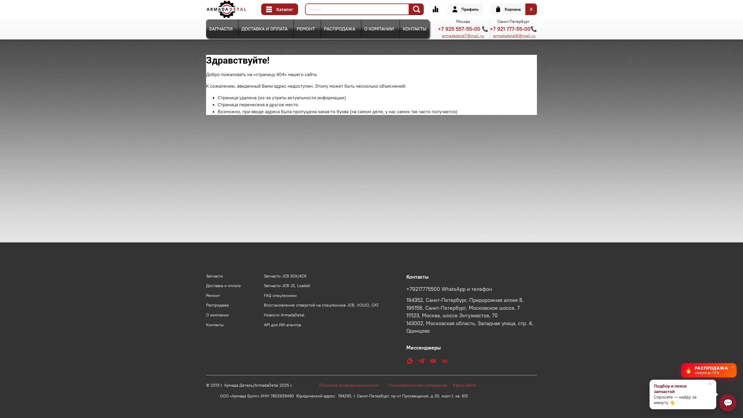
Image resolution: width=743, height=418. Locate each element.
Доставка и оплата (264, 29)
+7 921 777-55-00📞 (513, 29)
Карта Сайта (464, 385)
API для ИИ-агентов (282, 324)
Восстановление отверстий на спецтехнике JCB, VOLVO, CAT (321, 305)
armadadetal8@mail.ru (514, 35)
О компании (379, 29)
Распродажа (339, 29)
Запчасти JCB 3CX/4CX (285, 276)
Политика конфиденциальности (352, 385)
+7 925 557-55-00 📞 (463, 29)
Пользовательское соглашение (420, 385)
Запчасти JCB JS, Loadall (287, 285)
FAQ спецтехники (280, 295)
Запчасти (220, 29)
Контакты (414, 29)
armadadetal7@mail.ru (463, 35)
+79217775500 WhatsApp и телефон (449, 289)
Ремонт (306, 29)
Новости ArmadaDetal (284, 315)
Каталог (284, 9)
